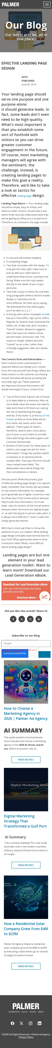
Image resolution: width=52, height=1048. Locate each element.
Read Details (26, 759)
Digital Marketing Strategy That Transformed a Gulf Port (25, 821)
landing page (24, 196)
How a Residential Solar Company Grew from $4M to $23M (26, 928)
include (45, 314)
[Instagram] (30, 619)
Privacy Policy (26, 1037)
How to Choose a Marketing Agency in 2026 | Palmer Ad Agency (26, 713)
